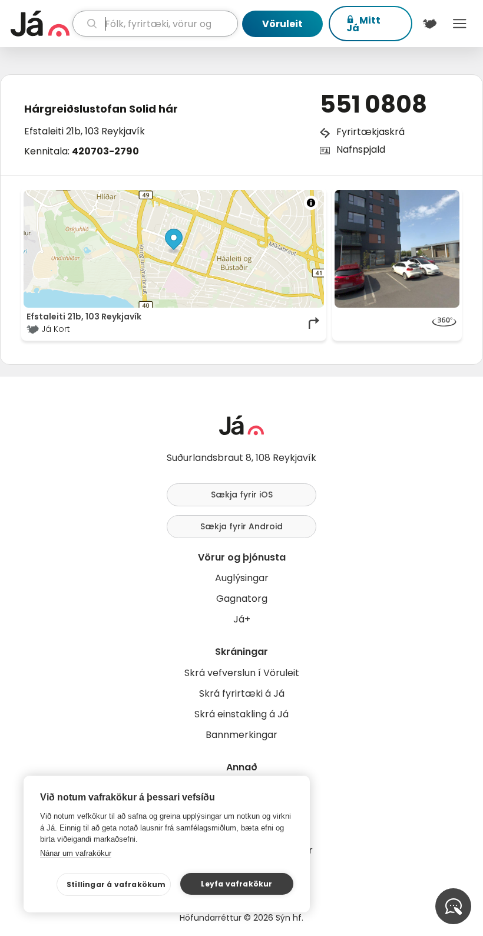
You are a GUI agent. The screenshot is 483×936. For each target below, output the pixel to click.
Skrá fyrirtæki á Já (241, 693)
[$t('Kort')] (429, 24)
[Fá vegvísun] (314, 323)
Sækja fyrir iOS (242, 494)
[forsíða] (40, 24)
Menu (459, 24)
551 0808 (373, 104)
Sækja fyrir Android (241, 526)
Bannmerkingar (241, 734)
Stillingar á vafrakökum (116, 884)
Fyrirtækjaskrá (370, 132)
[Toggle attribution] (311, 203)
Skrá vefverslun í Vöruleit (241, 673)
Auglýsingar (242, 578)
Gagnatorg (241, 598)
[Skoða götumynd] (397, 323)
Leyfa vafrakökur (236, 884)
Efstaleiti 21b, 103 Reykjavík (84, 131)
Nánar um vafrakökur (75, 853)
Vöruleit (282, 24)
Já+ (241, 619)
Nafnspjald (360, 149)
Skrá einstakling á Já (241, 714)
